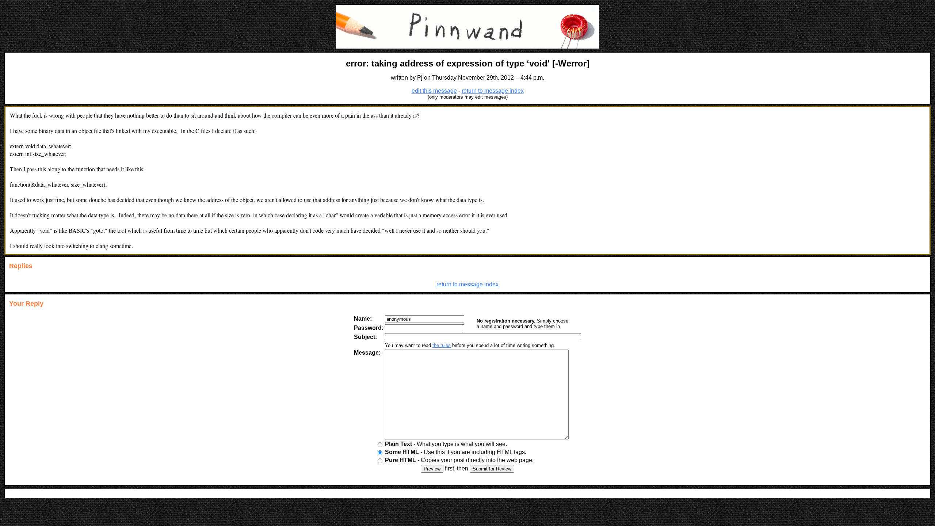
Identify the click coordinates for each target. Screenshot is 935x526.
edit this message (434, 91)
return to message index (493, 91)
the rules (441, 345)
